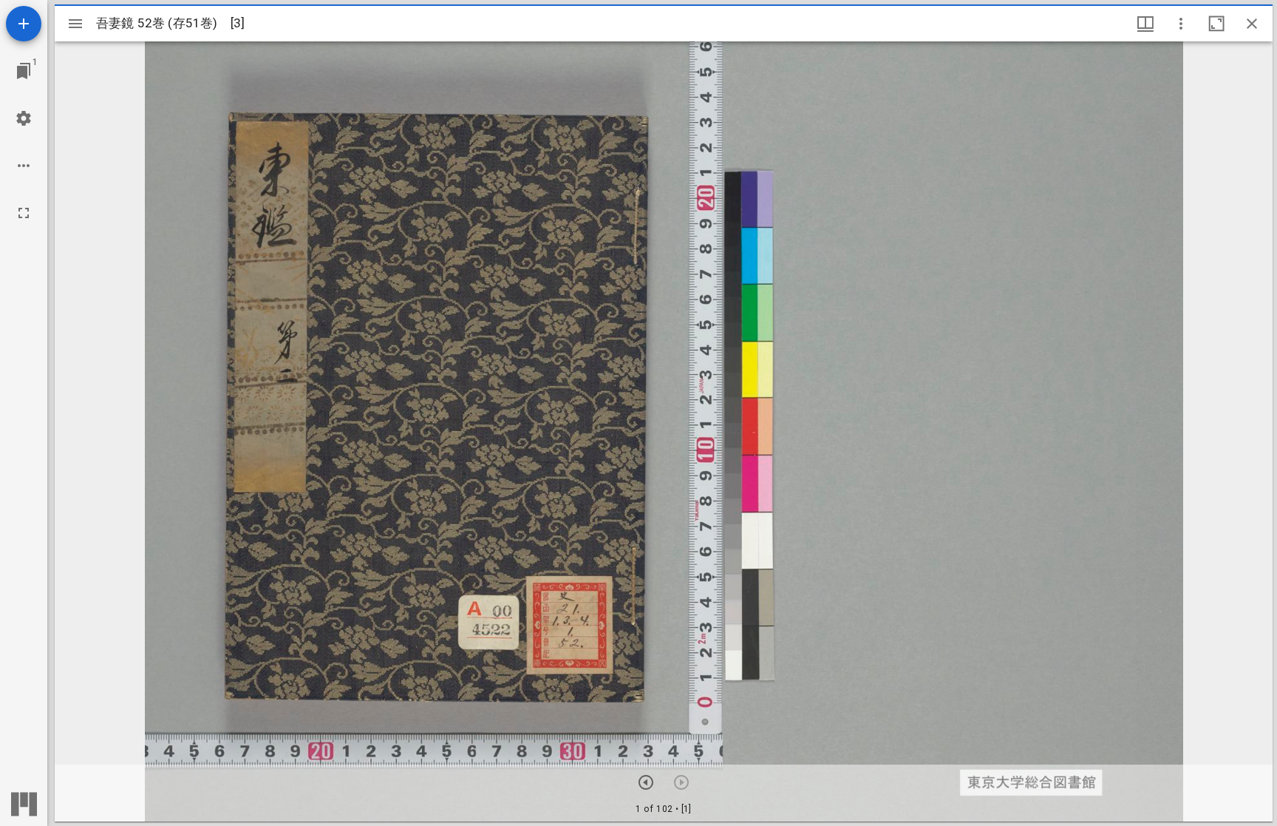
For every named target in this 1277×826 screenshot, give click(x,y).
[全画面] (23, 213)
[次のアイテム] (646, 782)
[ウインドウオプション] (1181, 23)
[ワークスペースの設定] (23, 118)
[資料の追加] (23, 23)
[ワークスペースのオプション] (23, 165)
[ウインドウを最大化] (1216, 23)
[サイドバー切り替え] (75, 23)
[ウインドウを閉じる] (1252, 23)
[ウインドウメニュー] (1145, 23)
